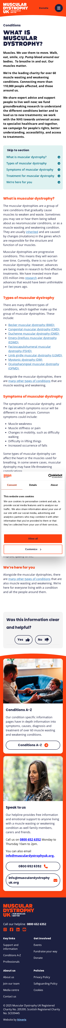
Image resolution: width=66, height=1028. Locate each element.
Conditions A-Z (12, 955)
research (31, 278)
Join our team (11, 983)
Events (38, 945)
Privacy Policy (42, 977)
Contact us (9, 996)
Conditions (12, 25)
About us (8, 977)
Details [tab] (33, 485)
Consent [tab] (12, 485)
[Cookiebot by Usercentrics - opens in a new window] (48, 476)
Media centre (11, 990)
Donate (38, 958)
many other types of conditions (29, 381)
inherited (32, 232)
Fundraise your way (45, 951)
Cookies (38, 990)
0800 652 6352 (30, 839)
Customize (31, 549)
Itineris (21, 1019)
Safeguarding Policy (45, 983)
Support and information (10, 947)
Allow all (33, 538)
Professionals (11, 961)
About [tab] (54, 485)
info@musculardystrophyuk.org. (30, 856)
